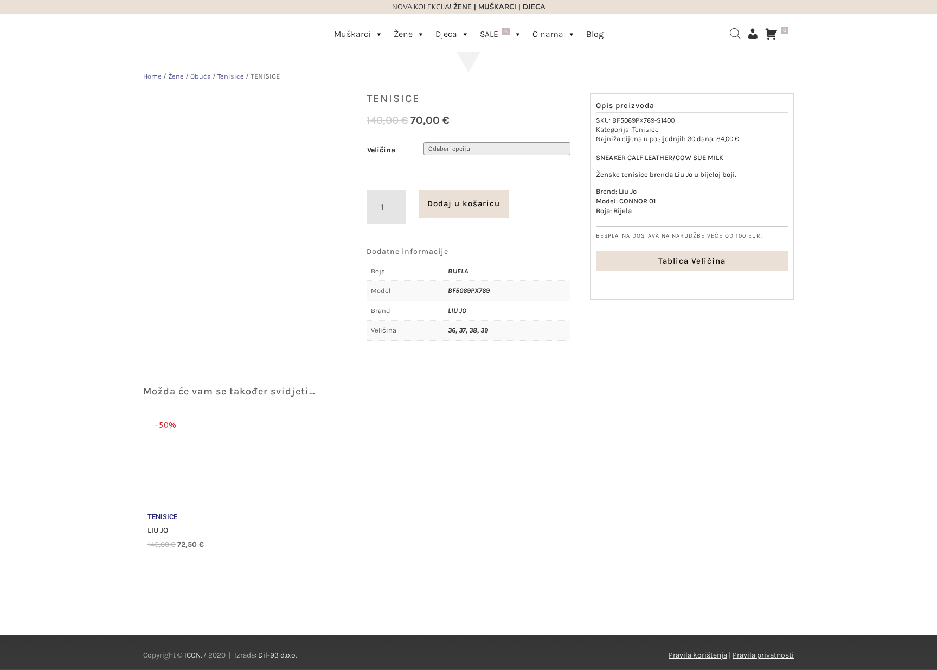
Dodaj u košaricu (463, 203)
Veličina (381, 150)
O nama (547, 34)
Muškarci (352, 34)
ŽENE (461, 7)
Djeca (446, 34)
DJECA (534, 7)
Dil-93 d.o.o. (277, 655)
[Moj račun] (753, 33)
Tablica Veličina (692, 261)
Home (152, 76)
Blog (595, 34)
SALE (494, 33)
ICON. (193, 655)
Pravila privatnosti (763, 655)
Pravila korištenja (698, 655)
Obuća (200, 76)
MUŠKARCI (497, 7)
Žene (403, 34)
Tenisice (230, 76)
